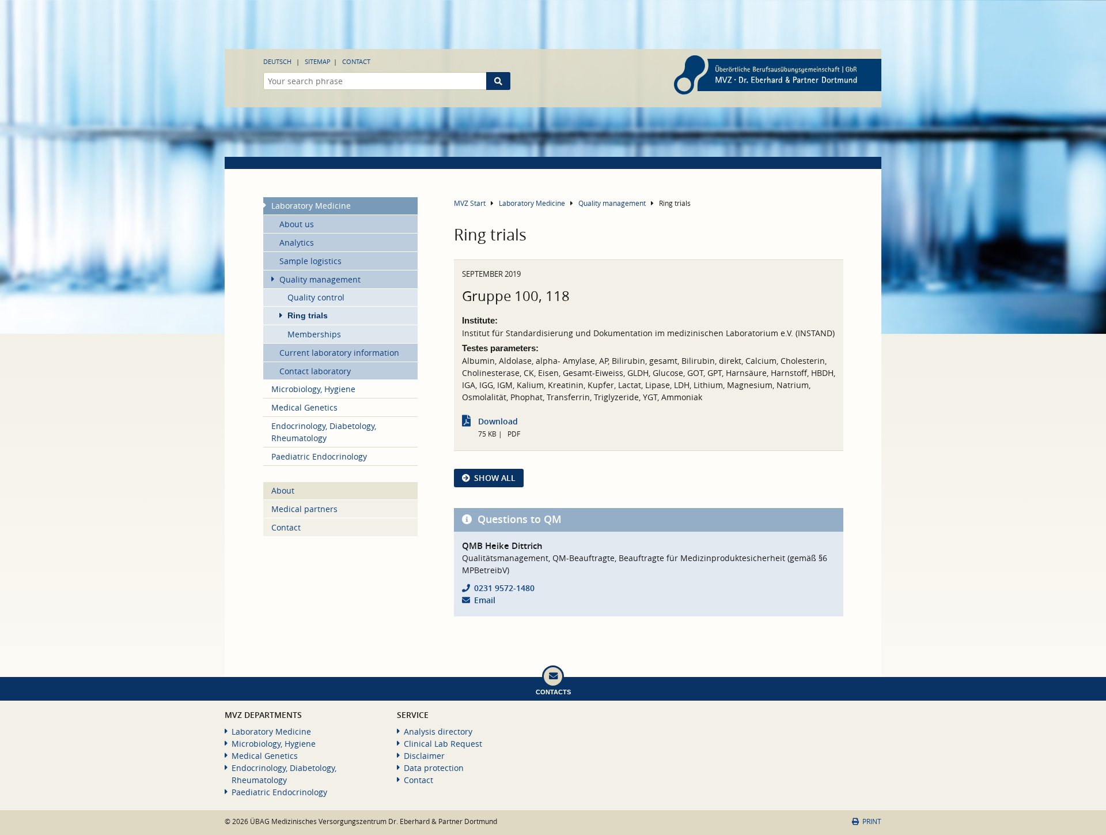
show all (495, 477)
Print (871, 821)
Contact (356, 61)
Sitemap (318, 61)
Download (498, 421)
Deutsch (277, 61)
